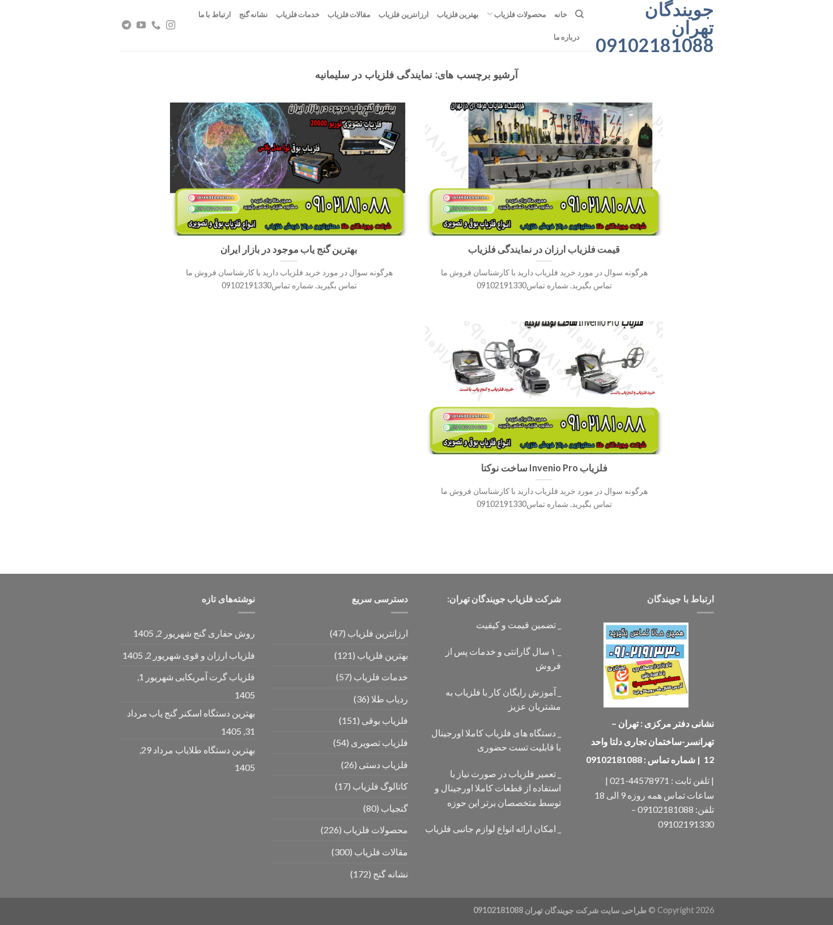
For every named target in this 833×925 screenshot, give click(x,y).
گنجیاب (394, 808)
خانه (560, 14)
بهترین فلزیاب (458, 14)
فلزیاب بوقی (385, 720)
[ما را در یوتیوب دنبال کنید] (141, 25)
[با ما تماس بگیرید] (155, 25)
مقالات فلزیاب (349, 14)
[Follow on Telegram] (126, 25)
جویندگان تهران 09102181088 (657, 27)
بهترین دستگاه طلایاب (215, 749)
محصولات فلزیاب (520, 14)
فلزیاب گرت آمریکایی (215, 676)
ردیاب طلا (389, 698)
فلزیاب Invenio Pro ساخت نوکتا (544, 468)
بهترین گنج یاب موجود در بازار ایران (289, 249)
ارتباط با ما (214, 14)
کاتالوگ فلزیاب (380, 786)
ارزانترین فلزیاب (403, 14)
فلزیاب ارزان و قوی (218, 655)
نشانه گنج (253, 14)
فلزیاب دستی (383, 764)
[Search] (579, 14)
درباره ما (567, 36)
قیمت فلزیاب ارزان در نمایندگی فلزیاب (544, 249)
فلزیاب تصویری (379, 742)
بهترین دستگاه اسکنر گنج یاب (202, 712)
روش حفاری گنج (224, 633)
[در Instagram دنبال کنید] (170, 25)
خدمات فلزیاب (298, 14)
